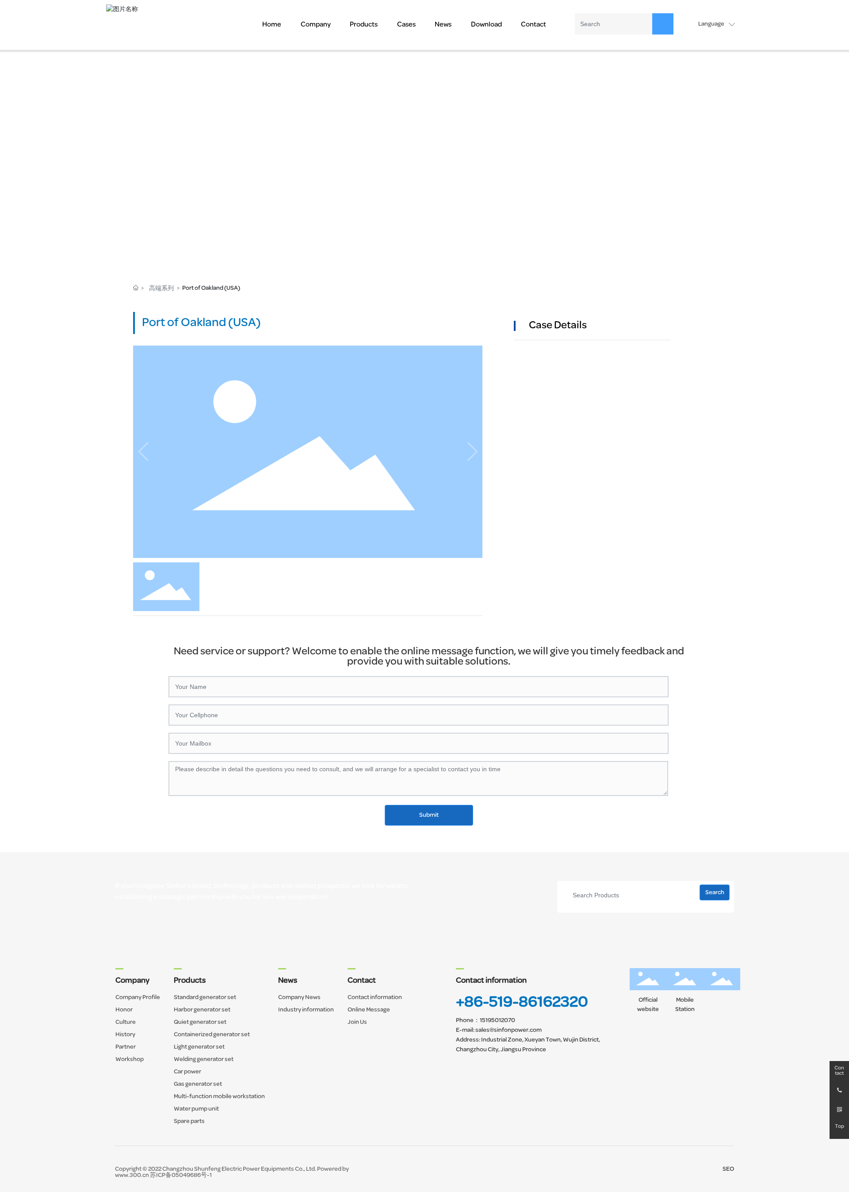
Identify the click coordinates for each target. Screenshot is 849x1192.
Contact (839, 1071)
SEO (728, 1169)
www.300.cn (132, 1175)
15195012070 (497, 1020)
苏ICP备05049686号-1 (181, 1175)
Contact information (491, 980)
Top (839, 1126)
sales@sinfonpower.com (508, 1030)
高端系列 (161, 289)
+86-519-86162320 (522, 1003)
